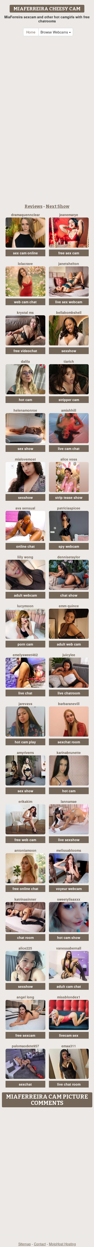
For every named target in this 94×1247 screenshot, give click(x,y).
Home (30, 32)
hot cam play (25, 741)
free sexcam (25, 1035)
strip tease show (68, 497)
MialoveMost (25, 459)
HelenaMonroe (25, 410)
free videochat (25, 350)
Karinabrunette (69, 752)
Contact (40, 1243)
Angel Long (25, 997)
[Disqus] (47, 1170)
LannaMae (69, 801)
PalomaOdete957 (25, 1045)
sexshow (68, 350)
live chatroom (69, 693)
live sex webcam (68, 301)
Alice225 (25, 948)
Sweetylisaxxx (68, 899)
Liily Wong (25, 556)
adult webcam (25, 595)
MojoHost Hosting (62, 1243)
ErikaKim (25, 801)
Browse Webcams (54, 32)
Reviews (33, 206)
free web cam (25, 839)
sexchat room (69, 741)
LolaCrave (25, 263)
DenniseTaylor (68, 556)
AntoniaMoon (25, 850)
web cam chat (25, 301)
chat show (68, 595)
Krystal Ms (25, 312)
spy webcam (69, 546)
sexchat (25, 1084)
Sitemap (24, 1243)
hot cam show (68, 937)
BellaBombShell (68, 312)
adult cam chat (69, 986)
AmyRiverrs (25, 752)
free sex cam (68, 253)
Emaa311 (68, 1045)
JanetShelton (68, 263)
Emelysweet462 (25, 654)
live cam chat (69, 448)
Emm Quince (69, 605)
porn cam (25, 644)
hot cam (25, 399)
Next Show (57, 206)
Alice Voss (68, 459)
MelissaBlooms (68, 850)
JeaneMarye (68, 214)
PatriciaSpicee (68, 508)
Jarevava (25, 703)
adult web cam (69, 644)
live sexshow (69, 839)
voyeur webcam (69, 888)
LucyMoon (25, 605)
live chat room (69, 1084)
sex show (25, 448)
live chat (25, 693)
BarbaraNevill (69, 703)
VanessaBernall (68, 948)
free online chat (25, 888)
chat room (25, 937)
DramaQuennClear (25, 214)
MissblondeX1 (68, 997)
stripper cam (69, 399)
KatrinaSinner (25, 899)
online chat (25, 546)
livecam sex (68, 1035)
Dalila (25, 361)
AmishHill (68, 410)
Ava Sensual (25, 508)
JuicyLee (68, 654)
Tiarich (69, 361)
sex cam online (25, 253)
